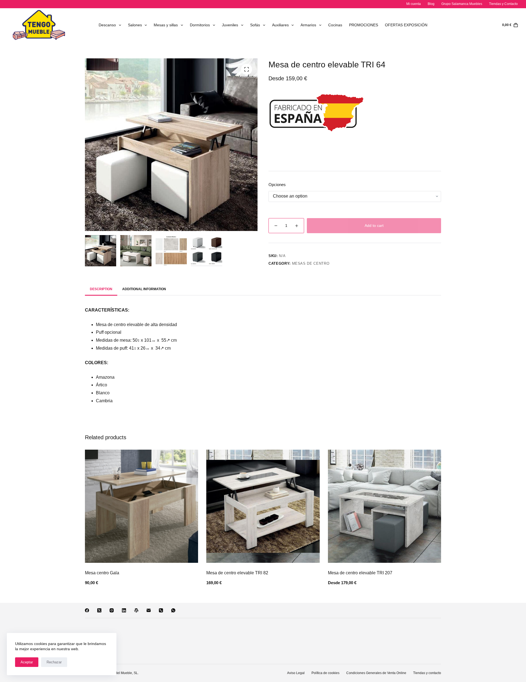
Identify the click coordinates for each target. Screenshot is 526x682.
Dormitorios (200, 25)
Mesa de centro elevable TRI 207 (360, 572)
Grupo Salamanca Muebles (461, 4)
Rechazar (54, 662)
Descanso (107, 25)
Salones (135, 25)
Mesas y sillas (166, 25)
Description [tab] (101, 289)
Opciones (277, 184)
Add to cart (374, 225)
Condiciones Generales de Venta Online (376, 673)
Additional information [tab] (144, 289)
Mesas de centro (311, 263)
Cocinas (335, 25)
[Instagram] (112, 610)
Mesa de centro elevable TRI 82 (237, 572)
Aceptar (27, 662)
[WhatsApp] (173, 610)
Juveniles (230, 25)
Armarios (308, 25)
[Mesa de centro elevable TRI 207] (384, 506)
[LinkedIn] (124, 610)
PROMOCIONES (363, 25)
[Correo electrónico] (149, 610)
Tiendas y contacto (427, 673)
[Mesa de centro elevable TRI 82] (262, 506)
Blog (431, 4)
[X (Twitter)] (99, 610)
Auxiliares (280, 25)
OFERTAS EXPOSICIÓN (406, 25)
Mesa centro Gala (102, 572)
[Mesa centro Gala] (141, 506)
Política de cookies (325, 673)
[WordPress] (136, 610)
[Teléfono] (161, 610)
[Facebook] (87, 610)
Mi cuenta (413, 4)
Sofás (255, 25)
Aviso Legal (296, 673)
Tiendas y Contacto (503, 4)
